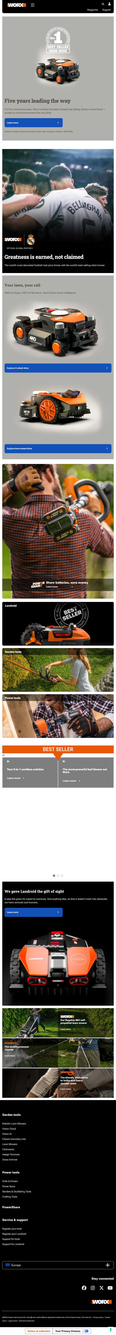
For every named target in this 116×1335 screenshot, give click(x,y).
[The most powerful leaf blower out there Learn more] (86, 755)
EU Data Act (86, 1317)
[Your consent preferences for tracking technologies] (111, 1330)
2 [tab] (58, 876)
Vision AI (7, 1133)
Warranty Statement (26, 1321)
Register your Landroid (14, 1233)
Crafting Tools (9, 1196)
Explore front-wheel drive (19, 448)
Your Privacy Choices (67, 1331)
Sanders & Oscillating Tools (16, 1191)
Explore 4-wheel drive (18, 368)
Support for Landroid (13, 1244)
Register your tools (12, 1228)
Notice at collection (39, 1331)
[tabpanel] (30, 755)
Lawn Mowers (9, 1144)
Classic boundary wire (14, 1139)
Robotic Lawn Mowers (14, 1123)
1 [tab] (54, 876)
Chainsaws (8, 1149)
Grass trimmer (9, 1159)
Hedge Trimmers (11, 1154)
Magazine (92, 9)
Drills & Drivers (10, 1181)
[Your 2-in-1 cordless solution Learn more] (30, 755)
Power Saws (8, 1186)
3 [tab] (62, 876)
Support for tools (11, 1239)
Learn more (12, 122)
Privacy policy (98, 1317)
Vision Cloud (9, 1128)
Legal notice (13, 1321)
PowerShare (11, 1207)
